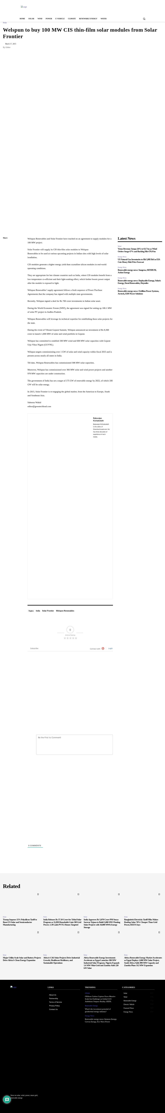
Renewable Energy (91, 1006)
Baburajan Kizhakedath (98, 419)
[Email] (5, 266)
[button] (144, 19)
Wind (119, 246)
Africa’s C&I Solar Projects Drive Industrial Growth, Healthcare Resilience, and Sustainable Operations (61, 960)
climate (87, 993)
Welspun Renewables (65, 611)
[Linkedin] (5, 249)
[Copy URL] (5, 243)
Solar (5, 23)
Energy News (122, 257)
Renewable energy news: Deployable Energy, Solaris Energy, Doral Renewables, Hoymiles (139, 281)
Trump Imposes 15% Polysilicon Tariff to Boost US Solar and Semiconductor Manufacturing (20, 922)
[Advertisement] (101, 8)
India (38, 611)
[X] (5, 255)
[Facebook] (5, 260)
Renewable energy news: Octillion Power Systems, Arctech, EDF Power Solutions (138, 292)
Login (110, 648)
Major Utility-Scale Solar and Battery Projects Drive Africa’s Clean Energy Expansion (22, 959)
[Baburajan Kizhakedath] (60, 506)
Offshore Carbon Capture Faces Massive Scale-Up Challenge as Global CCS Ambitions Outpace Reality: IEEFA (100, 998)
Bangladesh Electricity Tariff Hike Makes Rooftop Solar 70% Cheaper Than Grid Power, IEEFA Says (141, 922)
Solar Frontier (48, 611)
